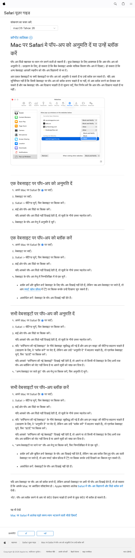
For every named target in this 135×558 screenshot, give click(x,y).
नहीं (45, 533)
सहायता (14, 542)
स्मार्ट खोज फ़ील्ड (32, 289)
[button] (115, 4)
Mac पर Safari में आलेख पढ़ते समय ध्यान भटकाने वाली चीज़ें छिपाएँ (44, 515)
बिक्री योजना (75, 552)
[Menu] (131, 4)
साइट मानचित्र (87, 552)
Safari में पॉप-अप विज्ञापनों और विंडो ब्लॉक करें (100, 486)
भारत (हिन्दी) (127, 552)
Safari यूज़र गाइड (17, 13)
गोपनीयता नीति (50, 552)
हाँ (26, 533)
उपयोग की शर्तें (62, 552)
